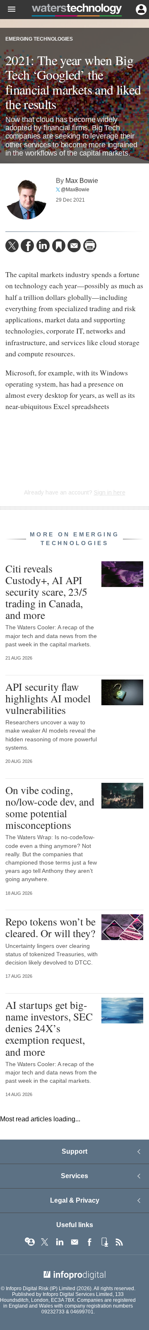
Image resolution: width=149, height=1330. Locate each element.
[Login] (140, 8)
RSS (119, 1242)
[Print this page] (89, 245)
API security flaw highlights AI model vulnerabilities (48, 698)
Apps (104, 1242)
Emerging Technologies (39, 39)
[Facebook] (27, 245)
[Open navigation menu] (8, 9)
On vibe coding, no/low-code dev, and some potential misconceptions (49, 807)
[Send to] (74, 245)
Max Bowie (81, 180)
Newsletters (74, 1242)
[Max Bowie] (26, 198)
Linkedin (60, 1242)
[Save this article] (58, 245)
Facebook (89, 1242)
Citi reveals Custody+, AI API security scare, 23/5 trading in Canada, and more (46, 592)
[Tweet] (12, 245)
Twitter (45, 1242)
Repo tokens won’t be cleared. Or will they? (50, 927)
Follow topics (30, 1242)
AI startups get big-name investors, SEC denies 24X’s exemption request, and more (49, 1028)
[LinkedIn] (43, 245)
